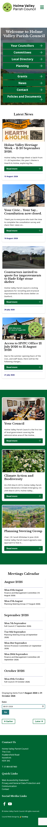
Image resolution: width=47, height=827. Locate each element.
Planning (22, 66)
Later (38, 721)
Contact (22, 90)
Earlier (9, 721)
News (22, 83)
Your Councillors (22, 46)
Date (4, 702)
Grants (22, 76)
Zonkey (25, 817)
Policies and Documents (24, 96)
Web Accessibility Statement (15, 780)
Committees (22, 52)
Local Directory (22, 59)
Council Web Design (9, 817)
